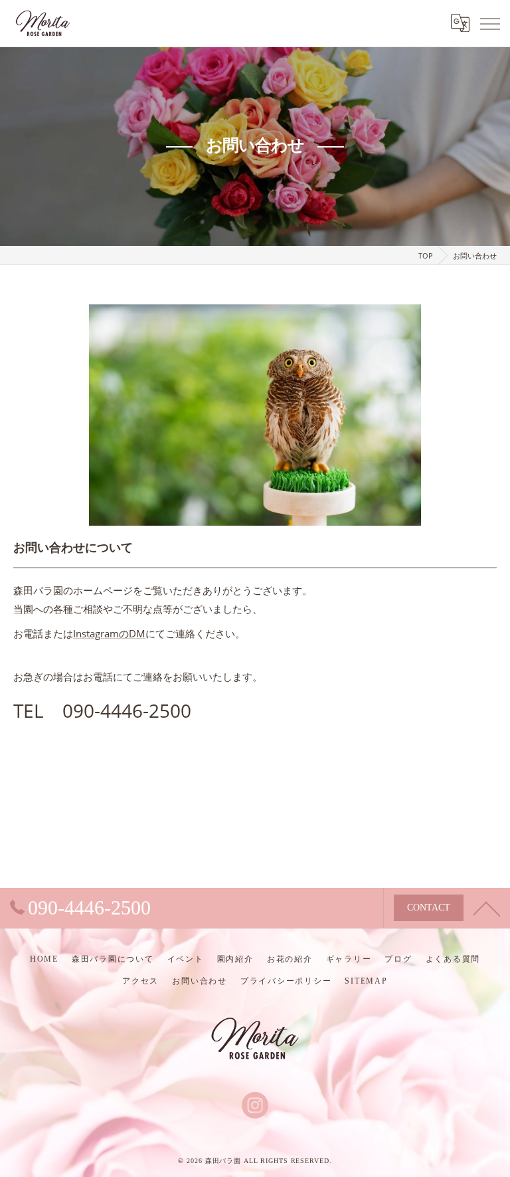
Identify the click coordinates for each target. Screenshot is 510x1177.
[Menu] (489, 23)
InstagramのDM (109, 633)
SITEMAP (366, 981)
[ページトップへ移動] (486, 908)
